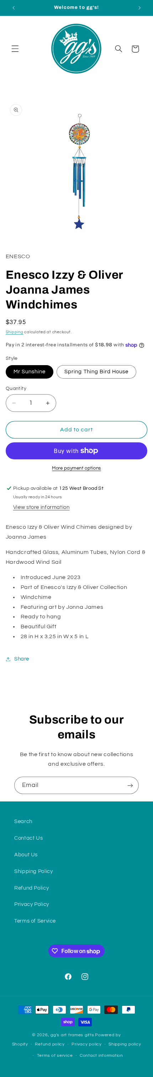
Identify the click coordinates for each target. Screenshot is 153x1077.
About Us (26, 854)
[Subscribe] (130, 785)
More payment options (76, 468)
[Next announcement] (139, 8)
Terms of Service (35, 921)
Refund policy (50, 1044)
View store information (41, 507)
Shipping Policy (33, 871)
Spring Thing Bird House (96, 371)
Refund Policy (31, 888)
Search (23, 821)
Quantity (16, 388)
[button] (15, 49)
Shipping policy (125, 1044)
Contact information (101, 1056)
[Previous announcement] (13, 8)
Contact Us (28, 838)
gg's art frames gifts (72, 1035)
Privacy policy (86, 1044)
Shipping (14, 332)
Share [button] (21, 659)
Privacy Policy (31, 904)
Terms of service (55, 1056)
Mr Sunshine (30, 371)
